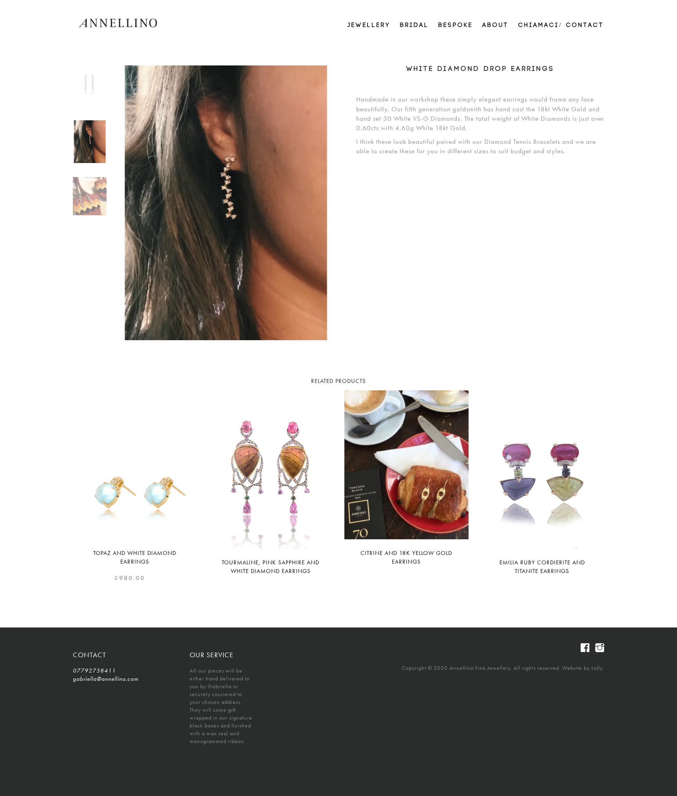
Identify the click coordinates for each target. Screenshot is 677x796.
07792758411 (94, 671)
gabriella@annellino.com (105, 679)
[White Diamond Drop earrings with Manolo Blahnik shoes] (90, 196)
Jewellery (369, 25)
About (495, 25)
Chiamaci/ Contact (561, 25)
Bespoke (455, 25)
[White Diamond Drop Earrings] (90, 141)
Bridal (414, 25)
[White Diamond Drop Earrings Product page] (90, 86)
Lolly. (597, 667)
